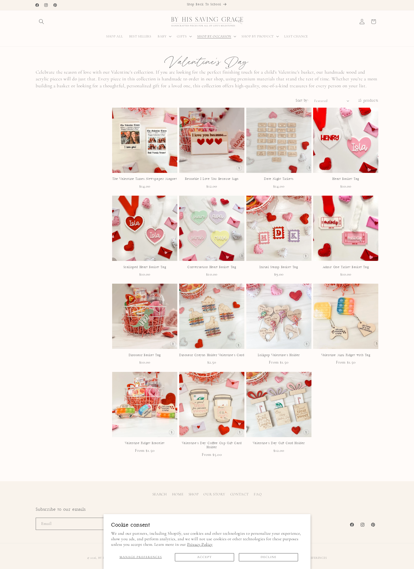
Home (178, 494)
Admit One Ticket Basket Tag (346, 267)
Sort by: (302, 100)
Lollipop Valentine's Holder (279, 355)
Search (159, 494)
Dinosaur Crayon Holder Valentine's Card (211, 355)
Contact (239, 494)
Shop (194, 494)
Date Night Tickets (278, 179)
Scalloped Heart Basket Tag (144, 267)
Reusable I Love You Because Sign (212, 179)
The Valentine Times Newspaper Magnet (144, 179)
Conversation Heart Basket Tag (211, 267)
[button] (41, 21)
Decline (268, 557)
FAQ (258, 494)
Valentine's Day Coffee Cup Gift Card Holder (212, 445)
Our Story (214, 494)
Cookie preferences (310, 557)
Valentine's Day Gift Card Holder (279, 443)
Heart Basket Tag (345, 179)
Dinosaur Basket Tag (145, 355)
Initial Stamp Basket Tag (278, 267)
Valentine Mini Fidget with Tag (345, 355)
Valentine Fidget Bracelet (145, 443)
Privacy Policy (200, 544)
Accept (204, 557)
